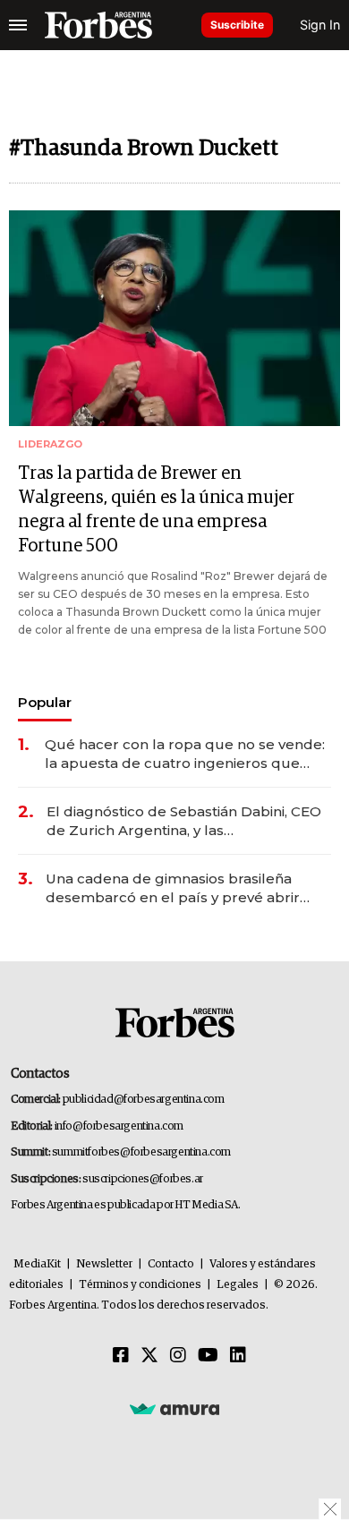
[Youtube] (208, 1356)
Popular (45, 702)
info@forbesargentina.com (119, 1126)
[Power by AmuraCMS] (174, 1409)
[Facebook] (121, 1356)
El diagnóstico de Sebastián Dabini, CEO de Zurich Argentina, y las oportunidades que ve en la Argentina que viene (184, 821)
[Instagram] (178, 1356)
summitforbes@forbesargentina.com (141, 1152)
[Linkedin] (238, 1356)
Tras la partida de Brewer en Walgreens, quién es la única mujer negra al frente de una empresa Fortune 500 (156, 510)
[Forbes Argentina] (98, 25)
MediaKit (37, 1264)
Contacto (171, 1264)
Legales (238, 1285)
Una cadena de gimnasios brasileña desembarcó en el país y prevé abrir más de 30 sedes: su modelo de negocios (173, 888)
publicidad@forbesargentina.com (144, 1099)
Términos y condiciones (140, 1285)
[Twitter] (149, 1356)
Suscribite (237, 24)
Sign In (320, 24)
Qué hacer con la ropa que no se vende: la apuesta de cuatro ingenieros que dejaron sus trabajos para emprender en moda (186, 754)
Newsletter (104, 1264)
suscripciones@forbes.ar (142, 1179)
